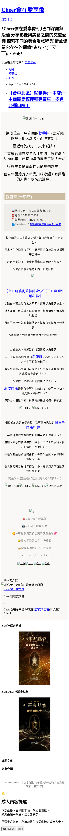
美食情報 (30, 62)
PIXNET (17, 782)
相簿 (11, 69)
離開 (20, 829)
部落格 (12, 73)
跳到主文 (7, 19)
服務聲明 (38, 786)
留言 (46, 609)
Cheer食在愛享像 (22, 10)
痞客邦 (38, 609)
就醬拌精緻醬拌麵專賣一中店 (45, 224)
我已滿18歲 (9, 829)
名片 (11, 78)
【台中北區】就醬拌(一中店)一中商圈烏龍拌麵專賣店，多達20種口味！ (37, 99)
